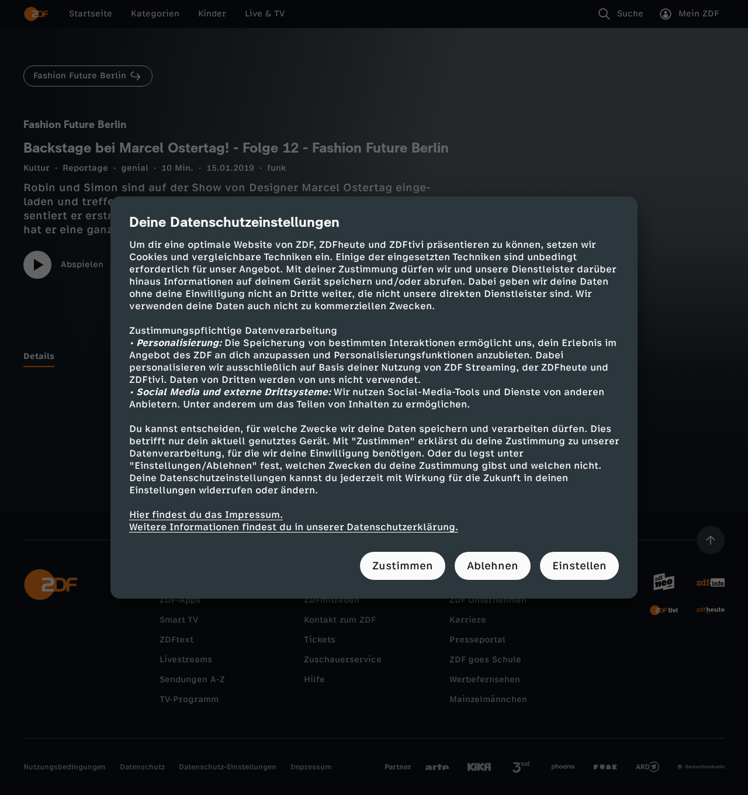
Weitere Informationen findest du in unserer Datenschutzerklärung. (293, 527)
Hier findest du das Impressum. (206, 514)
